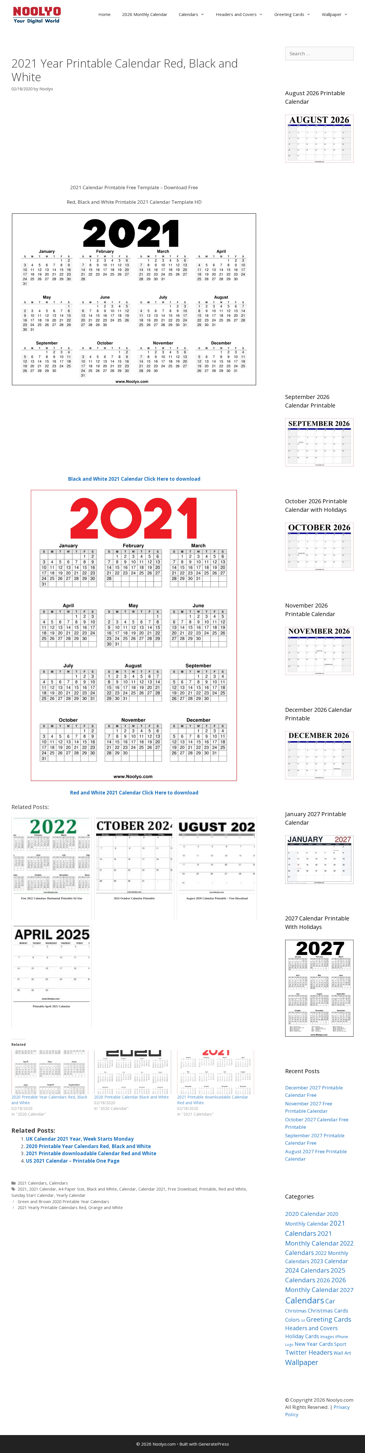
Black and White (102, 1189)
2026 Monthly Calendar (144, 14)
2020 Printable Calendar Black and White (131, 1097)
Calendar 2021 (151, 1189)
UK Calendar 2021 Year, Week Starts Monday (80, 1139)
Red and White (232, 1189)
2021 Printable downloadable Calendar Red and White (91, 1153)
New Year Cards (314, 1343)
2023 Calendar (329, 1261)
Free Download (182, 1189)
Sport (340, 1344)
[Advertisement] (134, 142)
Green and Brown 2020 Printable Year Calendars (63, 1201)
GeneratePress (213, 1444)
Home (104, 14)
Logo (289, 1344)
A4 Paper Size (71, 1189)
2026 (323, 1280)
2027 (347, 1290)
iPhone (341, 1336)
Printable (207, 1189)
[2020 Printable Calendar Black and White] (132, 1072)
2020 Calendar (305, 1214)
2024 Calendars (307, 1270)
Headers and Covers (236, 14)
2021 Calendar (42, 1189)
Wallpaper (332, 14)
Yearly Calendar (71, 1195)
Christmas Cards (328, 1310)
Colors (292, 1319)
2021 (22, 1189)
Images (327, 1336)
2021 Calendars (32, 1183)
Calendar (127, 1189)
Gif (303, 1320)
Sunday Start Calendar (32, 1195)
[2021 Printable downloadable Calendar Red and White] (215, 1072)
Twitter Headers (308, 1352)
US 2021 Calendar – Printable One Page (72, 1160)
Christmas (296, 1311)
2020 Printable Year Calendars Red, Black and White (88, 1146)
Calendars (188, 14)
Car (330, 1301)
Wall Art (342, 1353)
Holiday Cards (302, 1336)
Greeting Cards (289, 14)
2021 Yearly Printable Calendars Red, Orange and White (70, 1207)
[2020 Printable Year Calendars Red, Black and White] (49, 1072)
